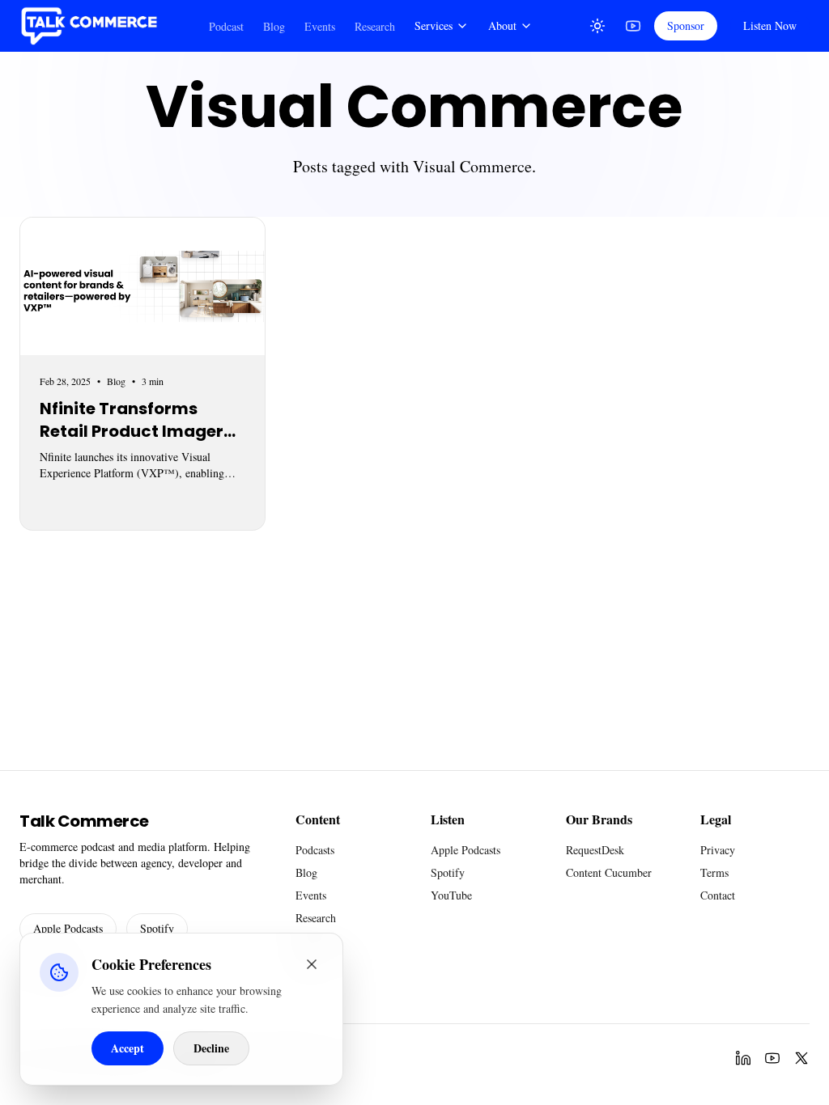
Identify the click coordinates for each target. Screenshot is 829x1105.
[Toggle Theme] (597, 25)
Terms (714, 872)
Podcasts (314, 849)
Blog (274, 26)
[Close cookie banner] (311, 964)
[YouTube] (633, 26)
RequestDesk (595, 849)
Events (319, 26)
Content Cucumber (609, 872)
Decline (211, 1047)
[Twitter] (801, 1058)
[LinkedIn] (743, 1058)
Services (433, 25)
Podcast (226, 26)
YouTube (451, 895)
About (502, 25)
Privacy (717, 849)
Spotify (157, 928)
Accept (127, 1047)
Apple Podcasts (68, 928)
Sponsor (685, 25)
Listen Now (770, 25)
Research (375, 26)
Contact (717, 895)
